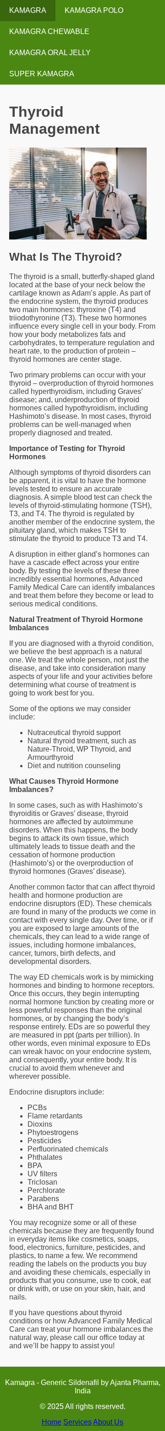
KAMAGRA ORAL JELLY (50, 53)
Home (51, 1422)
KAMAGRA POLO (94, 10)
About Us (108, 1422)
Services (77, 1422)
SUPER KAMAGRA (41, 74)
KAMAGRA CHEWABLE (49, 31)
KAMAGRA (27, 10)
